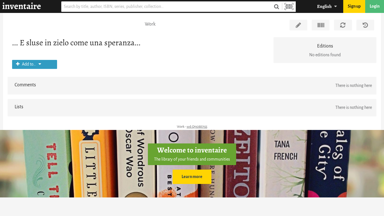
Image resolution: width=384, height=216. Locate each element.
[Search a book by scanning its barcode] (289, 6)
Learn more (192, 176)
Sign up (354, 6)
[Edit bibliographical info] (298, 25)
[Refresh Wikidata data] (343, 25)
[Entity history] (365, 25)
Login (375, 6)
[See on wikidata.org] (320, 25)
